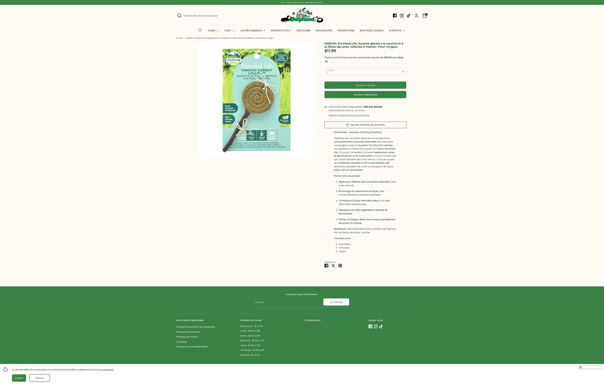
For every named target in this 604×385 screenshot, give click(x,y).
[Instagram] (402, 15)
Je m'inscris (336, 302)
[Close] (590, 367)
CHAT (228, 30)
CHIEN (212, 30)
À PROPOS (395, 30)
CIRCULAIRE (303, 30)
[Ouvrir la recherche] (179, 15)
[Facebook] (395, 15)
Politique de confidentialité (192, 346)
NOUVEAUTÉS (324, 30)
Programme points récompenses (195, 326)
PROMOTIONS (346, 30)
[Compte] (416, 15)
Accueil (179, 38)
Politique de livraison (188, 331)
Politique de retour (187, 336)
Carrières (181, 341)
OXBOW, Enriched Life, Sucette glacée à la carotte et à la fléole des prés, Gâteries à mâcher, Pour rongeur (230, 38)
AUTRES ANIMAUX (251, 30)
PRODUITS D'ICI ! (281, 30)
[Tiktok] (409, 15)
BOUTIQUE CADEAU (371, 30)
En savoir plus (107, 369)
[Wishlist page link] (199, 30)
